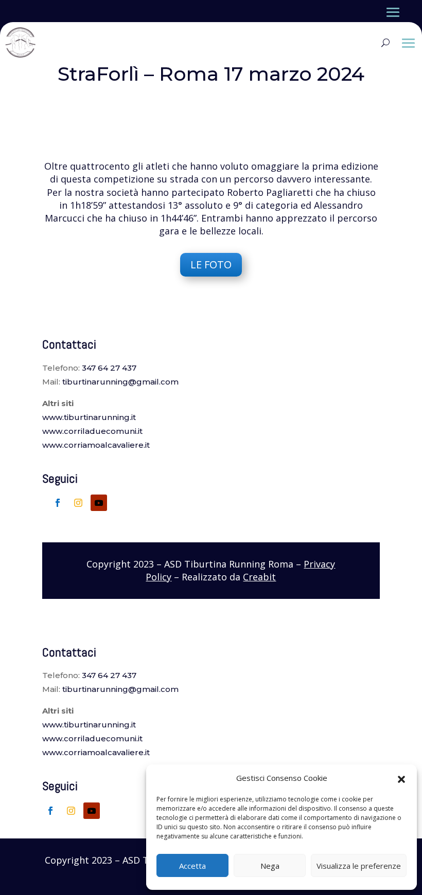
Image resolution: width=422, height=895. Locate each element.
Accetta (192, 866)
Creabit (259, 577)
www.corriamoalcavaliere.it (96, 445)
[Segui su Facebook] (57, 503)
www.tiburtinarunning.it (89, 417)
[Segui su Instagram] (78, 503)
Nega (269, 866)
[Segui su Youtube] (99, 503)
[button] (401, 778)
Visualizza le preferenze (358, 866)
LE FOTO (211, 264)
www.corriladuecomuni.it (92, 431)
